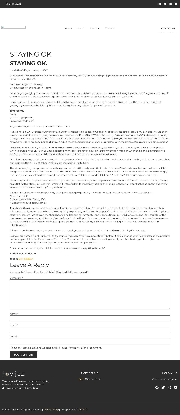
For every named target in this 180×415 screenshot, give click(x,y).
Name (14, 314)
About (81, 28)
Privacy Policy (51, 409)
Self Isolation (26, 259)
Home (68, 28)
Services (94, 28)
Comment (16, 278)
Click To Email (13, 4)
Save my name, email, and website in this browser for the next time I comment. (57, 348)
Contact (109, 28)
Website (14, 336)
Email (14, 325)
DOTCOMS (81, 409)
